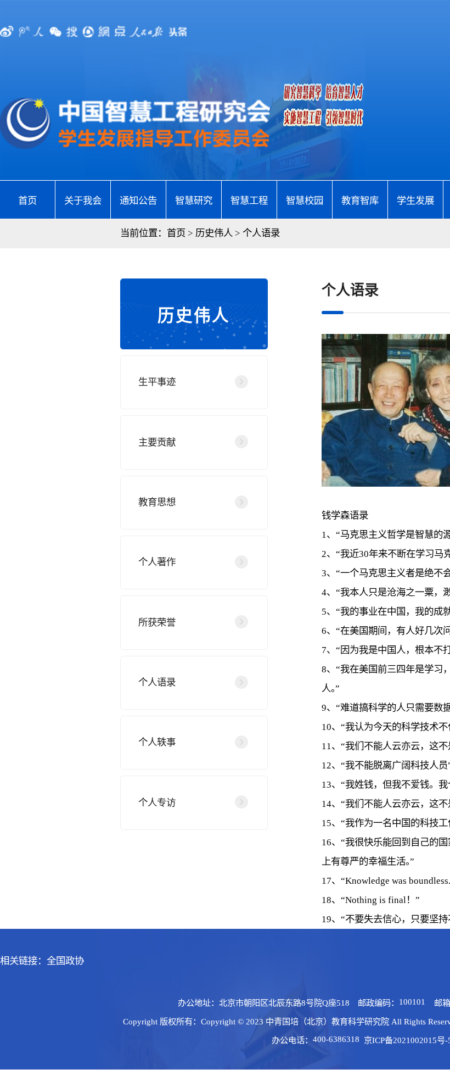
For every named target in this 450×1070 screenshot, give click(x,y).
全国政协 (65, 960)
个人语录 (261, 232)
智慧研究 (193, 200)
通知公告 (138, 200)
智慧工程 (249, 200)
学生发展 (415, 200)
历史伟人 (214, 232)
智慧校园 (304, 200)
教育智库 (360, 200)
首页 (27, 200)
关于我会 (83, 200)
